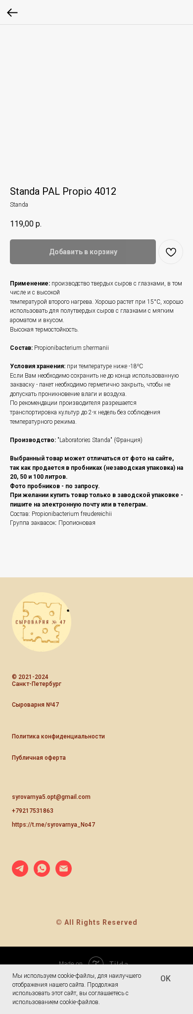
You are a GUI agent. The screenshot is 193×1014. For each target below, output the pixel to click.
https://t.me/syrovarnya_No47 (53, 824)
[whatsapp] (42, 874)
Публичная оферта (39, 757)
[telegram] (20, 874)
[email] (63, 874)
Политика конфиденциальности (58, 736)
